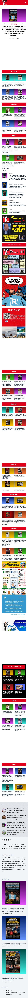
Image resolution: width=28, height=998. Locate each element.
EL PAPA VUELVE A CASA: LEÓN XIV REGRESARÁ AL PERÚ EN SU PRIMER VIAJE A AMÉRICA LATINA (20, 557)
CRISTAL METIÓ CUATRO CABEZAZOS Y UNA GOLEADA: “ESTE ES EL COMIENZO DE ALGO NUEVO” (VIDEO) (20, 728)
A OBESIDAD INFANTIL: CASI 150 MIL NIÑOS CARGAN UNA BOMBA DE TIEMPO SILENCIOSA (7, 383)
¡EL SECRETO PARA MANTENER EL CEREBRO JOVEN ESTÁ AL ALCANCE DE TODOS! (7, 397)
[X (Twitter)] (8, 839)
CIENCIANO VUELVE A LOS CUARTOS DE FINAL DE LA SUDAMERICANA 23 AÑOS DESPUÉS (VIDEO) (20, 129)
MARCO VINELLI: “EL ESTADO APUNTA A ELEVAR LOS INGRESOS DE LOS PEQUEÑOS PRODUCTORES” (20, 521)
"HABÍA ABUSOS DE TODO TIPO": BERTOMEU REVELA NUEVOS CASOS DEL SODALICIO (7, 429)
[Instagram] (6, 839)
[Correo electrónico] (10, 839)
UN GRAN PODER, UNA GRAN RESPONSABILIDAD (19, 476)
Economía (11, 183)
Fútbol (10, 209)
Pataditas (23, 846)
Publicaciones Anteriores (19, 848)
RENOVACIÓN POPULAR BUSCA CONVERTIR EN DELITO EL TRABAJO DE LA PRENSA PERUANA (20, 98)
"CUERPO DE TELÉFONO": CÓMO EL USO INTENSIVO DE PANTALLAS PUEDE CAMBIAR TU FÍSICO (19, 383)
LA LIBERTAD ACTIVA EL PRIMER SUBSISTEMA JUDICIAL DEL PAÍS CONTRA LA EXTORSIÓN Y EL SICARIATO (7, 522)
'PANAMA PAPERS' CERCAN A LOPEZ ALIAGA (19, 692)
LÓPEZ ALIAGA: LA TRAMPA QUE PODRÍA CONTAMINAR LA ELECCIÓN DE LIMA (7, 477)
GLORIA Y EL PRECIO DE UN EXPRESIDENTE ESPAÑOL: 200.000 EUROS (8, 693)
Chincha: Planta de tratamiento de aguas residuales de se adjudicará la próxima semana (16, 832)
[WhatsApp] (2, 839)
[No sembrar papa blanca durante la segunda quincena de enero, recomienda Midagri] (4, 817)
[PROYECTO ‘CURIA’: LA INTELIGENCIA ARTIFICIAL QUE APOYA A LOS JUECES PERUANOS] (4, 203)
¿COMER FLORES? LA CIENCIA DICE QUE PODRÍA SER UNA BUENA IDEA (20, 416)
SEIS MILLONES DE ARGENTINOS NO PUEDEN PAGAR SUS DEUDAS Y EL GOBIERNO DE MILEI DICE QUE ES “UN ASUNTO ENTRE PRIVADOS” (14, 31)
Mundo (14, 24)
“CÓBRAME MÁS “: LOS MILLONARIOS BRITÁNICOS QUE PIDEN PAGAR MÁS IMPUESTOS (20, 429)
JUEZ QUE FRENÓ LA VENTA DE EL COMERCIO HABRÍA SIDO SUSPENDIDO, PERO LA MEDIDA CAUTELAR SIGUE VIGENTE (7, 542)
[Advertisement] (14, 54)
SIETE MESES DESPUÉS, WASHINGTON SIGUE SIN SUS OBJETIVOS (19, 163)
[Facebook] (4, 839)
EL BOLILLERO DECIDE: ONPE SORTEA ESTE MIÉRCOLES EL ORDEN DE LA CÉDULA (20, 541)
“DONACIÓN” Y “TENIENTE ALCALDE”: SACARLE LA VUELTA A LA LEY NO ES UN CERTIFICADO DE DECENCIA (8, 679)
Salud (22, 844)
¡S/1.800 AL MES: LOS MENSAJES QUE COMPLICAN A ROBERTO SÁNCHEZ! (19, 678)
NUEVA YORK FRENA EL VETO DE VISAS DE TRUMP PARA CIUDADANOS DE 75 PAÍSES (20, 148)
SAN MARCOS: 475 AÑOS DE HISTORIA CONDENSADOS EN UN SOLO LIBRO (7, 416)
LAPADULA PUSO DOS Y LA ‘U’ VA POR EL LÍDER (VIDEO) (7, 115)
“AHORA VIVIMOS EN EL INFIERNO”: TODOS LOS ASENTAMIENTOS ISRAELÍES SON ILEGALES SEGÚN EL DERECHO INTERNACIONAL (7, 165)
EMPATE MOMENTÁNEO (19, 490)
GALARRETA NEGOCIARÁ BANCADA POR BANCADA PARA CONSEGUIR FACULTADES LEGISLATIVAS (7, 98)
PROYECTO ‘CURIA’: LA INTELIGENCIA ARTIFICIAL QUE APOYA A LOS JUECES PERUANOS (17, 204)
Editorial (10, 846)
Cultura (4, 846)
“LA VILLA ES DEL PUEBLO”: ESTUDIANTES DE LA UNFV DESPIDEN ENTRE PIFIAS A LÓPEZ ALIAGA (20, 83)
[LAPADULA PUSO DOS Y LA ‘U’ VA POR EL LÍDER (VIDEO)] (4, 211)
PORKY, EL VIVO (5, 490)
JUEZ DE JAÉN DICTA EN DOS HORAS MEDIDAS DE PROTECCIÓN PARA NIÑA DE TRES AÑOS (17, 186)
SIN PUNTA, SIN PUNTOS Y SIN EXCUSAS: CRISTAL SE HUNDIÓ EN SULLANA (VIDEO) (7, 129)
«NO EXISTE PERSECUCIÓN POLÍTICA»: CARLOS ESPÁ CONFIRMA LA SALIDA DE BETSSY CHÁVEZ (7, 557)
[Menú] (25, 2)
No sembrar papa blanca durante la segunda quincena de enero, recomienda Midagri (16, 817)
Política (10, 191)
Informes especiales (7, 848)
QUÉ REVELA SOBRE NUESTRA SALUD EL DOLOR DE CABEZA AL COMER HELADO (19, 397)
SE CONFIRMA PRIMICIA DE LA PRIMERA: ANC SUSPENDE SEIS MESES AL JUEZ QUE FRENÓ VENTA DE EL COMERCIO (7, 84)
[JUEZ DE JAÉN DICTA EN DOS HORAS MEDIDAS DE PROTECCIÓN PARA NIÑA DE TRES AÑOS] (4, 185)
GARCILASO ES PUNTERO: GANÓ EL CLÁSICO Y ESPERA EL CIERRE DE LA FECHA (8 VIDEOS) (20, 116)
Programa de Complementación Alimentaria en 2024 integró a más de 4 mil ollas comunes (16, 810)
